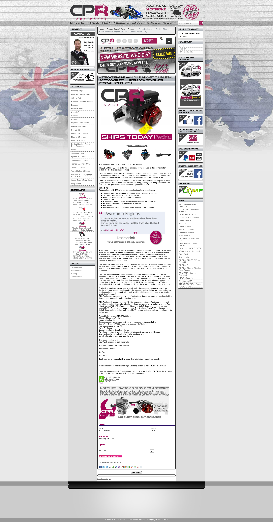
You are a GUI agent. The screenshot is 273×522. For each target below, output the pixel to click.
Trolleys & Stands (78, 168)
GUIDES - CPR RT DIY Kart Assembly (189, 261)
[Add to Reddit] (131, 467)
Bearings (74, 105)
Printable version (102, 479)
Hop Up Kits (75, 130)
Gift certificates (76, 268)
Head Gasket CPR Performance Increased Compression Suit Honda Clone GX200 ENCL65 (82, 241)
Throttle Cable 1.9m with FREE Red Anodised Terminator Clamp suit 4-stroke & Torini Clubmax (82, 255)
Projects (121, 22)
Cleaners (74, 116)
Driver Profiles (184, 254)
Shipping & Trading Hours (189, 217)
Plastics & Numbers (78, 137)
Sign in (181, 46)
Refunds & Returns (186, 232)
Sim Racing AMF (185, 281)
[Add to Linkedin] (106, 467)
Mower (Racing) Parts (79, 134)
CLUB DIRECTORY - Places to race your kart (190, 285)
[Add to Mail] (141, 467)
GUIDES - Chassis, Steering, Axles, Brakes (190, 269)
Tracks (93, 22)
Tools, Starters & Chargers (81, 171)
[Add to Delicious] (116, 467)
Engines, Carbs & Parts (116, 29)
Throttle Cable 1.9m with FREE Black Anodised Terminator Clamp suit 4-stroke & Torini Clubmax (82, 202)
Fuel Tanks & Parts (78, 126)
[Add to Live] (125, 467)
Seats (73, 150)
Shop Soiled (76, 184)
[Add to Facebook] (100, 467)
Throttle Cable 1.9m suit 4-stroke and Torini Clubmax (82, 229)
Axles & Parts (76, 98)
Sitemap (74, 274)
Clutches (74, 119)
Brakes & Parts (77, 109)
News (167, 22)
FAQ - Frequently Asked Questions (188, 205)
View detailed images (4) (137, 146)
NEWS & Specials (186, 278)
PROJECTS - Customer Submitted (188, 274)
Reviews (152, 22)
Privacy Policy (184, 235)
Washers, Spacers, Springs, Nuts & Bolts (82, 176)
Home (101, 29)
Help (106, 22)
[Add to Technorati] (113, 467)
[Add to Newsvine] (128, 467)
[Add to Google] (122, 467)
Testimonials (184, 257)
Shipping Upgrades (78, 91)
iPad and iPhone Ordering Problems (189, 210)
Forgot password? (186, 52)
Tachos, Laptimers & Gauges (82, 164)
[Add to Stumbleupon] (134, 467)
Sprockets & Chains (78, 157)
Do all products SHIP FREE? (190, 248)
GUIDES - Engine (186, 265)
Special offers (76, 271)
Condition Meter (185, 226)
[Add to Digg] (109, 467)
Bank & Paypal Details (187, 214)
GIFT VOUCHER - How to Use (189, 239)
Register (182, 49)
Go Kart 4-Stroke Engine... (136, 12)
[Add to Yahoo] (119, 467)
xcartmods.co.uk (161, 520)
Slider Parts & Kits (78, 153)
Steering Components (79, 160)
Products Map (76, 277)
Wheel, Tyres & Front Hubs (81, 180)
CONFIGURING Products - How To (189, 244)
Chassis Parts (76, 112)
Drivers (77, 22)
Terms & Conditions (186, 229)
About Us (182, 223)
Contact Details (185, 220)
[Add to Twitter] (103, 467)
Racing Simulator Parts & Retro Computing (81, 145)
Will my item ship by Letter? (189, 251)
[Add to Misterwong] (138, 467)
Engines (131, 29)
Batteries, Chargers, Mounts (82, 102)
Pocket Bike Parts (78, 141)
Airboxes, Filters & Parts (80, 94)
